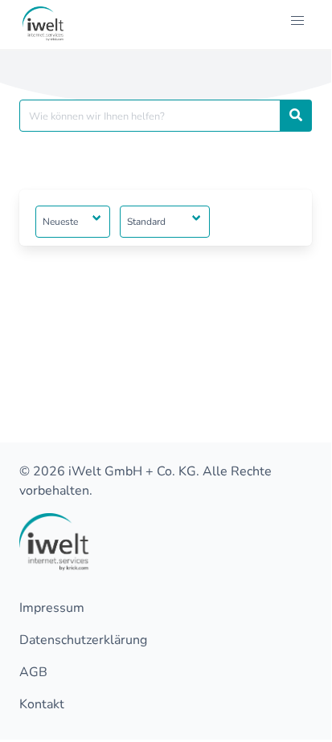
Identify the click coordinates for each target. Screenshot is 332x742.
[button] (297, 21)
